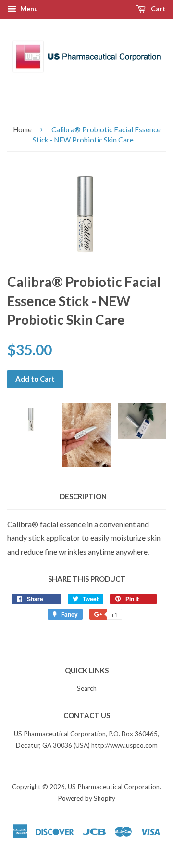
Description (83, 496)
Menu (28, 8)
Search (87, 688)
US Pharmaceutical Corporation (114, 786)
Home (22, 129)
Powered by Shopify (86, 798)
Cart (157, 8)
